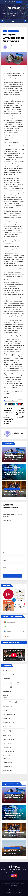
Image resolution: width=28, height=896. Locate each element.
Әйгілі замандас (7, 770)
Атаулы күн (6, 697)
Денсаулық (6, 735)
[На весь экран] (23, 660)
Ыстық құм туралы (13, 850)
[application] (14, 655)
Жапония (5, 758)
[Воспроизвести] (5, 660)
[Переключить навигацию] (13, 20)
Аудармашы (18, 467)
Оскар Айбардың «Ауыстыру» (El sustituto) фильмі (19, 413)
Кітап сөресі (6, 743)
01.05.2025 (8, 835)
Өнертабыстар (7, 726)
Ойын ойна (6, 747)
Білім (9, 31)
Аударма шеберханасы (9, 467)
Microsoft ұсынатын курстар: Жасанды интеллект (13, 457)
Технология (18, 452)
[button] (22, 20)
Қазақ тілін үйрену (8, 714)
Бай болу (5, 731)
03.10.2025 (8, 800)
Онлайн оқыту (15, 31)
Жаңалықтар (6, 739)
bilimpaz (12, 46)
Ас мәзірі (5, 670)
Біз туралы (18, 892)
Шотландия (6, 762)
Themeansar (14, 885)
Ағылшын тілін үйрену (9, 702)
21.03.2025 (8, 853)
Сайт (4, 567)
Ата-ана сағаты (7, 674)
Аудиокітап (6, 691)
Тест (4, 710)
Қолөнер (5, 718)
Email (5, 560)
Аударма (5, 31)
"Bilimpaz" (14, 7)
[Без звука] (20, 660)
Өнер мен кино (7, 722)
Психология (6, 706)
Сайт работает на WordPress (9, 883)
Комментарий (7, 520)
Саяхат (5, 755)
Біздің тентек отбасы (14, 491)
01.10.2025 (8, 817)
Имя (4, 552)
